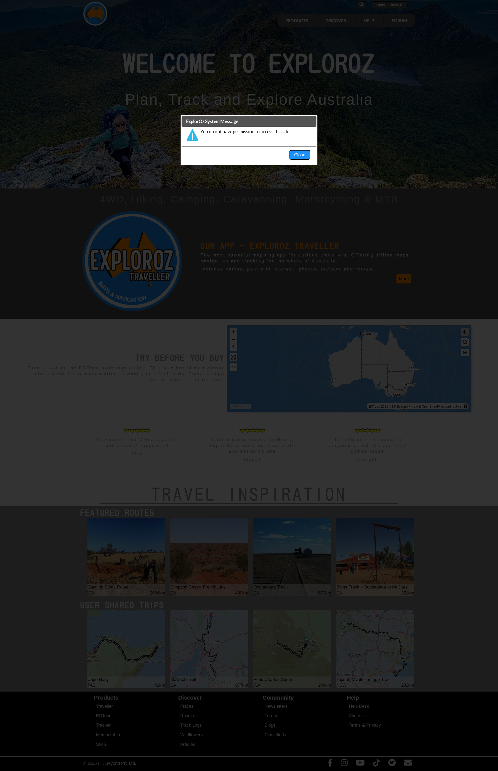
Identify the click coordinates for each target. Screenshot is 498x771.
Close (299, 154)
